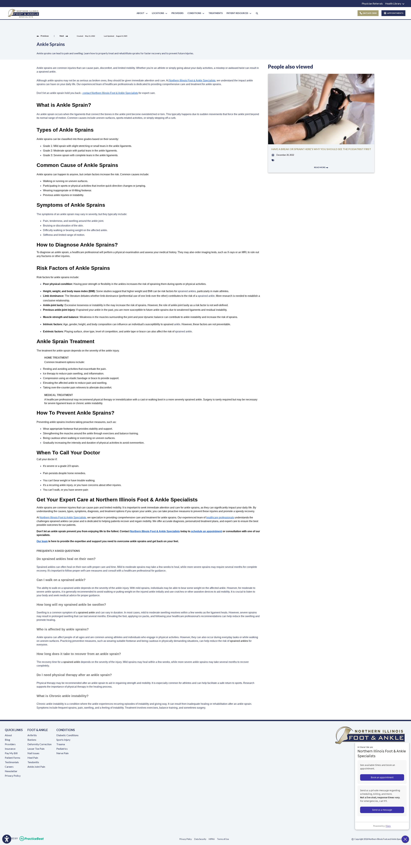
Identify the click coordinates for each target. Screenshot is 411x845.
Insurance (10, 748)
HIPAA (212, 839)
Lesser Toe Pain (35, 748)
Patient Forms (12, 757)
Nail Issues (33, 753)
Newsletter (11, 771)
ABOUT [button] (141, 13)
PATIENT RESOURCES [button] (238, 13)
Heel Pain (32, 757)
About (8, 735)
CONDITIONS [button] (194, 13)
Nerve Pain (62, 753)
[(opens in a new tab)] (342, 789)
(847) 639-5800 (369, 13)
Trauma (60, 744)
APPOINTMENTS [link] (395, 13)
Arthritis (32, 735)
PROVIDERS (177, 13)
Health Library (393, 3)
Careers (9, 766)
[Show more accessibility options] (6, 839)
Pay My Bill (11, 753)
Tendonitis (33, 762)
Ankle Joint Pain (36, 766)
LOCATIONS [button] (158, 13)
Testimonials (12, 762)
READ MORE (320, 167)
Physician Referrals (372, 3)
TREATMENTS (216, 13)
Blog (7, 739)
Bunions (31, 739)
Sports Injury (63, 739)
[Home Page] (23, 12)
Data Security (200, 839)
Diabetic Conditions (67, 735)
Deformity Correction (39, 744)
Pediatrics (62, 748)
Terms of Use (223, 839)
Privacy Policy (13, 775)
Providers (10, 744)
